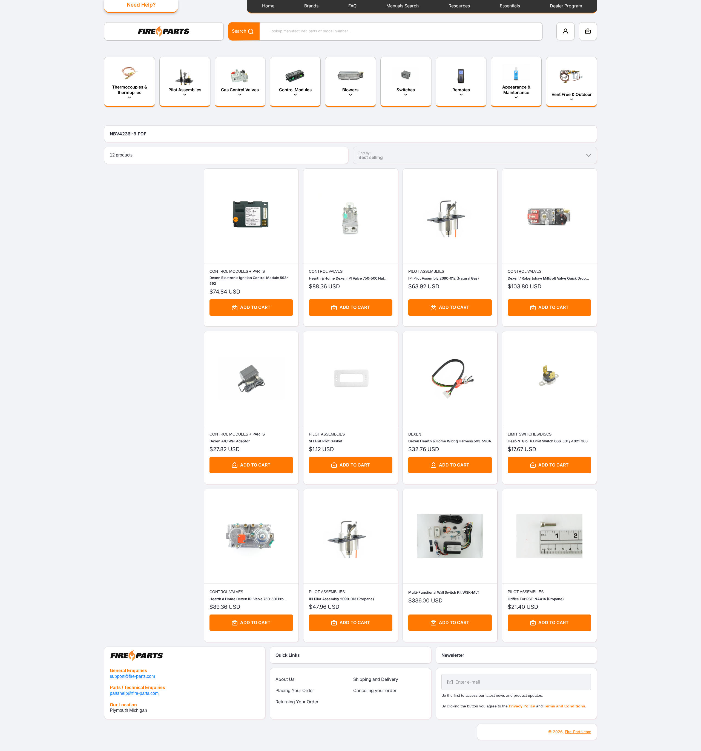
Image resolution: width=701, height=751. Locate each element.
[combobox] (385, 31)
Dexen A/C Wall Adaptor (229, 441)
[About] (184, 654)
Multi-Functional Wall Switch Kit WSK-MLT (443, 592)
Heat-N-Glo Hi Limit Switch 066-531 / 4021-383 (548, 441)
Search (239, 31)
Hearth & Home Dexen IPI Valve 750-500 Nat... (348, 278)
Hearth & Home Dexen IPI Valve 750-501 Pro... (248, 599)
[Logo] (164, 31)
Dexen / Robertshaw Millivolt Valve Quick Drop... (548, 278)
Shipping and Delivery (375, 679)
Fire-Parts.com (578, 731)
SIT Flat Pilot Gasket (326, 441)
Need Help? (141, 4)
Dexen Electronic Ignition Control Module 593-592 (248, 281)
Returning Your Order (296, 701)
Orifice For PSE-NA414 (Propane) (536, 599)
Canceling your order (375, 690)
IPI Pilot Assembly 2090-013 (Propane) (341, 599)
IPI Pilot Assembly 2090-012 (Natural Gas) (443, 278)
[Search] (248, 31)
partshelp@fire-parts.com (134, 693)
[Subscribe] (583, 682)
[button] (588, 31)
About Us (284, 679)
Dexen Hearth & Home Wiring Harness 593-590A (449, 441)
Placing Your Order (294, 690)
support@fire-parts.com (132, 676)
